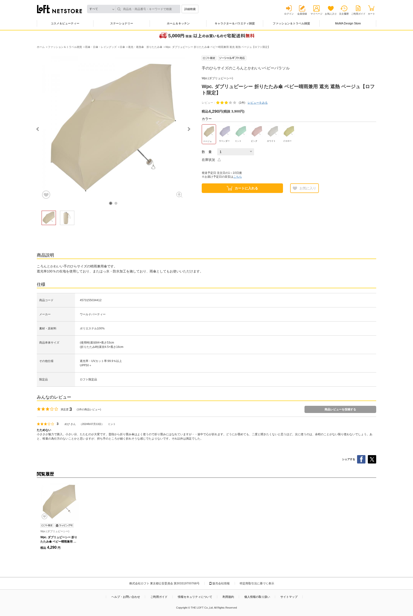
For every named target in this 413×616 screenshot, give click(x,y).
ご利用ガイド (358, 13)
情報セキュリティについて (195, 596)
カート (371, 13)
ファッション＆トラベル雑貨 (291, 23)
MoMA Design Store (348, 23)
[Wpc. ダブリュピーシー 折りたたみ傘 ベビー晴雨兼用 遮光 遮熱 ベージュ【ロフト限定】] (59, 502)
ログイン (289, 13)
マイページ (316, 13)
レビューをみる (258, 102)
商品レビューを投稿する (340, 409)
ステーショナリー (121, 23)
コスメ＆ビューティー (65, 23)
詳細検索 (190, 9)
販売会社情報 (221, 583)
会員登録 (302, 13)
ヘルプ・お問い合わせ (125, 596)
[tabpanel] (113, 127)
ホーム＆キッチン (178, 23)
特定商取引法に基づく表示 (257, 583)
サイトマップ (289, 596)
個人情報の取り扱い (257, 596)
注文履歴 (344, 13)
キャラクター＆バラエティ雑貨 (235, 23)
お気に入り (331, 13)
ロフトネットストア (59, 9)
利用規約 (228, 596)
